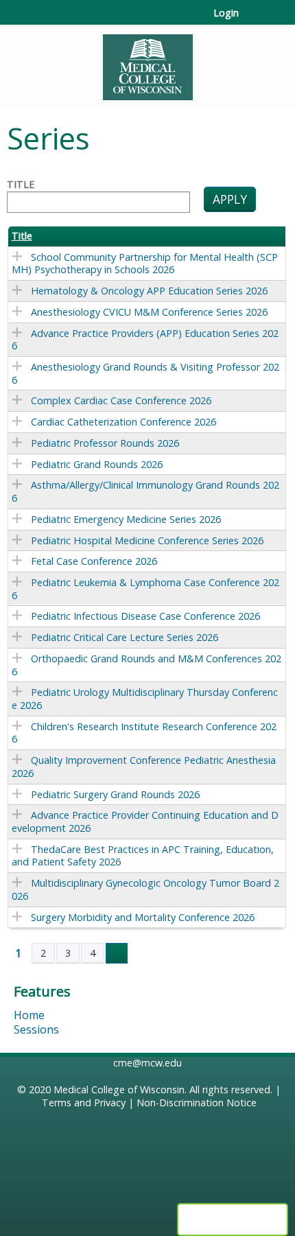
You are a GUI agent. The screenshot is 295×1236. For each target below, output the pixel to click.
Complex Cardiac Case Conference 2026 (121, 400)
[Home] (147, 62)
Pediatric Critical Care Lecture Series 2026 (124, 637)
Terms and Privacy (84, 1102)
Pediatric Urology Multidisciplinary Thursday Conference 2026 (145, 699)
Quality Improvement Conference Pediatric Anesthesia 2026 (144, 767)
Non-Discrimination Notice (197, 1102)
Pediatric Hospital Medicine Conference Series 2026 (147, 540)
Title (20, 184)
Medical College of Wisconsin (119, 1089)
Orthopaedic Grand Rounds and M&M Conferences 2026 (146, 665)
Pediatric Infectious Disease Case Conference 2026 (145, 615)
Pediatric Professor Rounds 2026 (105, 443)
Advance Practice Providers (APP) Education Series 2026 (145, 340)
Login (226, 13)
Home (29, 1015)
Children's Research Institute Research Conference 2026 (144, 733)
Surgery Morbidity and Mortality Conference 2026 (143, 917)
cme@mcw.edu (147, 1062)
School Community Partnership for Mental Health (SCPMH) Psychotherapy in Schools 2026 (145, 263)
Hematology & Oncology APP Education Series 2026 (149, 290)
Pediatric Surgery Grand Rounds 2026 (115, 794)
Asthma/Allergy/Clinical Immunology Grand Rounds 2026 (145, 491)
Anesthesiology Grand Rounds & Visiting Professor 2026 (145, 373)
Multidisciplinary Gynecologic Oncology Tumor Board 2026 (145, 889)
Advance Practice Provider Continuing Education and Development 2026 (145, 821)
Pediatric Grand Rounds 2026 (97, 464)
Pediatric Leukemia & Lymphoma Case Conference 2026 (145, 589)
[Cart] (255, 19)
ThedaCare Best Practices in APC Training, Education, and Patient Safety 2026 (143, 856)
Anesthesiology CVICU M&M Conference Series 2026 (149, 311)
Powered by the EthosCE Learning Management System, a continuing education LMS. (232, 1219)
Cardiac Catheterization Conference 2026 (123, 421)
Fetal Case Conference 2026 (94, 561)
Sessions (36, 1029)
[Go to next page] (117, 953)
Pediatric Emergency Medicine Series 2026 (126, 519)
